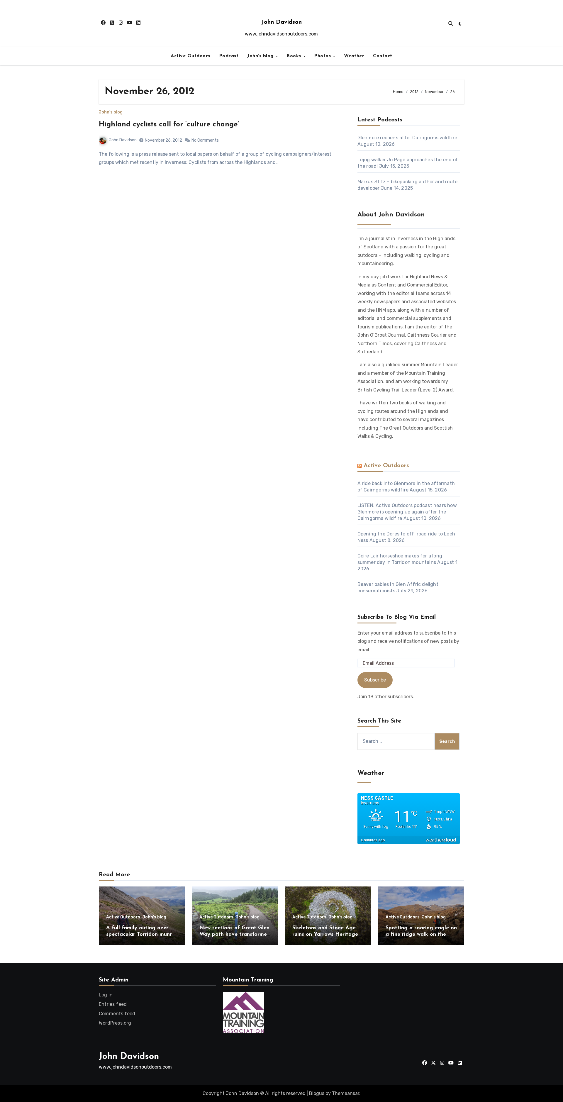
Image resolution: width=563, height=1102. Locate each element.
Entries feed (113, 1004)
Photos (323, 56)
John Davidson (281, 22)
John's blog (111, 112)
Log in (106, 995)
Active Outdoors (190, 56)
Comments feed (117, 1013)
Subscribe (375, 680)
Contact (382, 56)
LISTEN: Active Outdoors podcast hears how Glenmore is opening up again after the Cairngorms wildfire (407, 512)
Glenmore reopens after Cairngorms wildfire (407, 137)
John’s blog (261, 56)
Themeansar (345, 1093)
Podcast (229, 56)
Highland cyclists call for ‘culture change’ (169, 124)
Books (294, 56)
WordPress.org (115, 1023)
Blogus (316, 1093)
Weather (354, 56)
